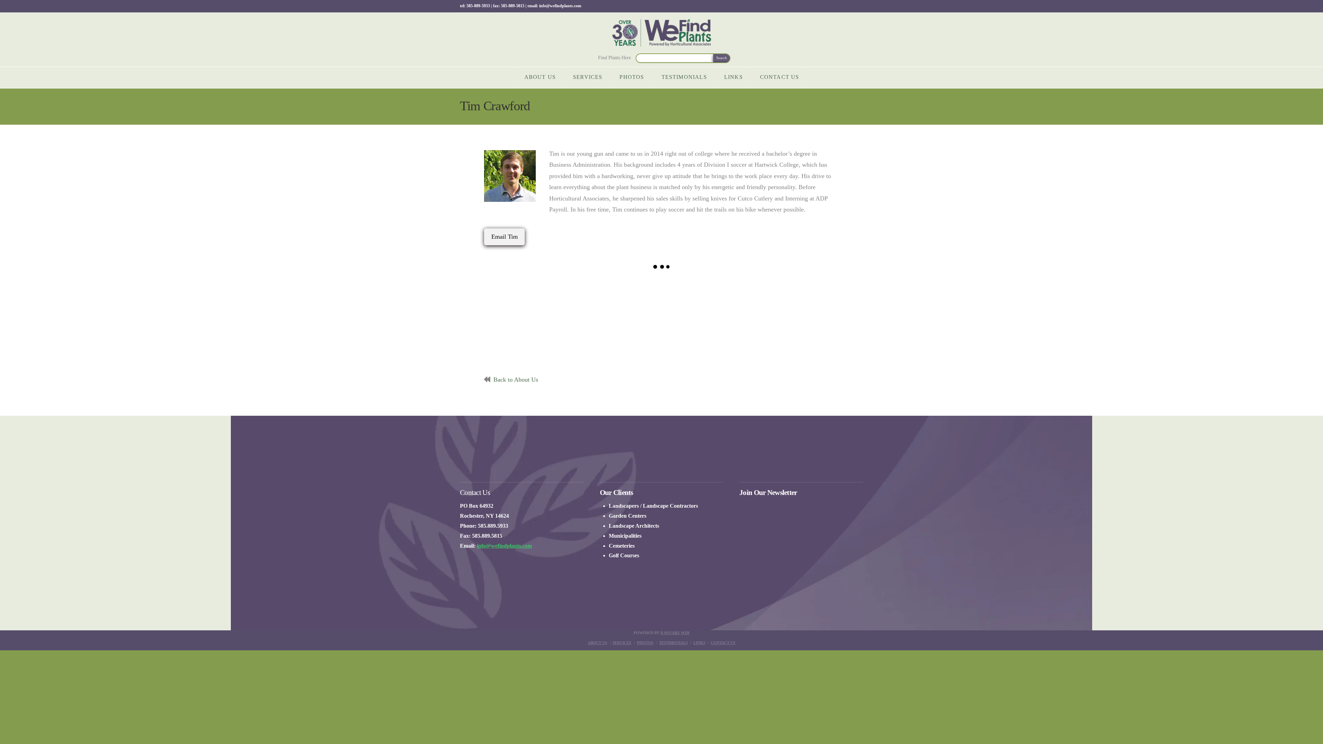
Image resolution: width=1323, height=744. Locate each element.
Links (699, 643)
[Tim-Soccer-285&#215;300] (543, 321)
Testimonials (673, 643)
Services (622, 643)
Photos (645, 643)
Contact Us (723, 643)
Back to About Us (515, 379)
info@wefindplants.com (504, 546)
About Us (597, 643)
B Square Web (674, 633)
